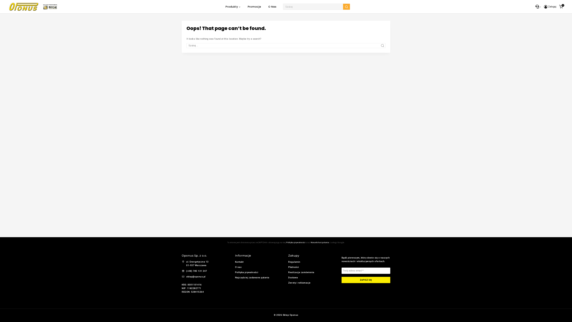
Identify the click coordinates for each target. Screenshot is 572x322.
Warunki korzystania (320, 242)
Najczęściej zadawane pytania (252, 277)
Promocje (254, 6)
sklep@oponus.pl (196, 276)
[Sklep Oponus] (24, 6)
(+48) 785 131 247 (196, 271)
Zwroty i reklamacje (299, 282)
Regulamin (294, 262)
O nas (272, 6)
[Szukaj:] (286, 45)
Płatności (293, 267)
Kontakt (239, 262)
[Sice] (50, 6)
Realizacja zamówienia (301, 272)
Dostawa (293, 277)
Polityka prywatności (295, 242)
